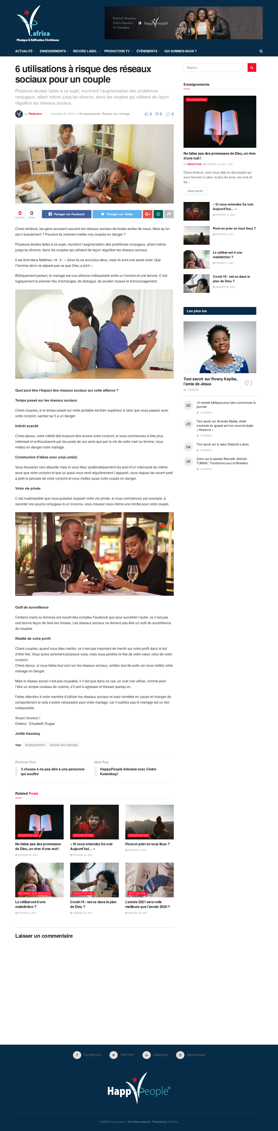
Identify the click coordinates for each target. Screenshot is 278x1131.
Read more (195, 191)
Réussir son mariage (116, 114)
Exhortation (28, 835)
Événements (147, 51)
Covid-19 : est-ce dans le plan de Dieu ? (93, 904)
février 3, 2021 (26, 912)
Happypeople (117, 1121)
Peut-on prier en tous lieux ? (147, 843)
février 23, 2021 (27, 855)
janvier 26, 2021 (137, 912)
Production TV (116, 51)
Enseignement (35, 745)
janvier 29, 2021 (82, 912)
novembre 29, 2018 (62, 114)
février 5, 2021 (137, 850)
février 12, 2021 (82, 855)
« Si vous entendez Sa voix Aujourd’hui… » (91, 846)
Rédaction (35, 114)
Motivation (137, 893)
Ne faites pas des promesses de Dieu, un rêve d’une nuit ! (38, 846)
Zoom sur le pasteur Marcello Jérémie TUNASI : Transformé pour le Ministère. (222, 460)
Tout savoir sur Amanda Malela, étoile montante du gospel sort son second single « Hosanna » (225, 425)
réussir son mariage (64, 745)
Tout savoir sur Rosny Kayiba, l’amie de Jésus (210, 381)
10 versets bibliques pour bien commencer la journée (226, 404)
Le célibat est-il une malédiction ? (30, 904)
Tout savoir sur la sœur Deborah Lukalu (223, 444)
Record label (85, 51)
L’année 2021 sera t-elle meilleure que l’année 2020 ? (147, 904)
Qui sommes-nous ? (180, 51)
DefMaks (172, 1121)
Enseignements (53, 51)
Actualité (24, 51)
